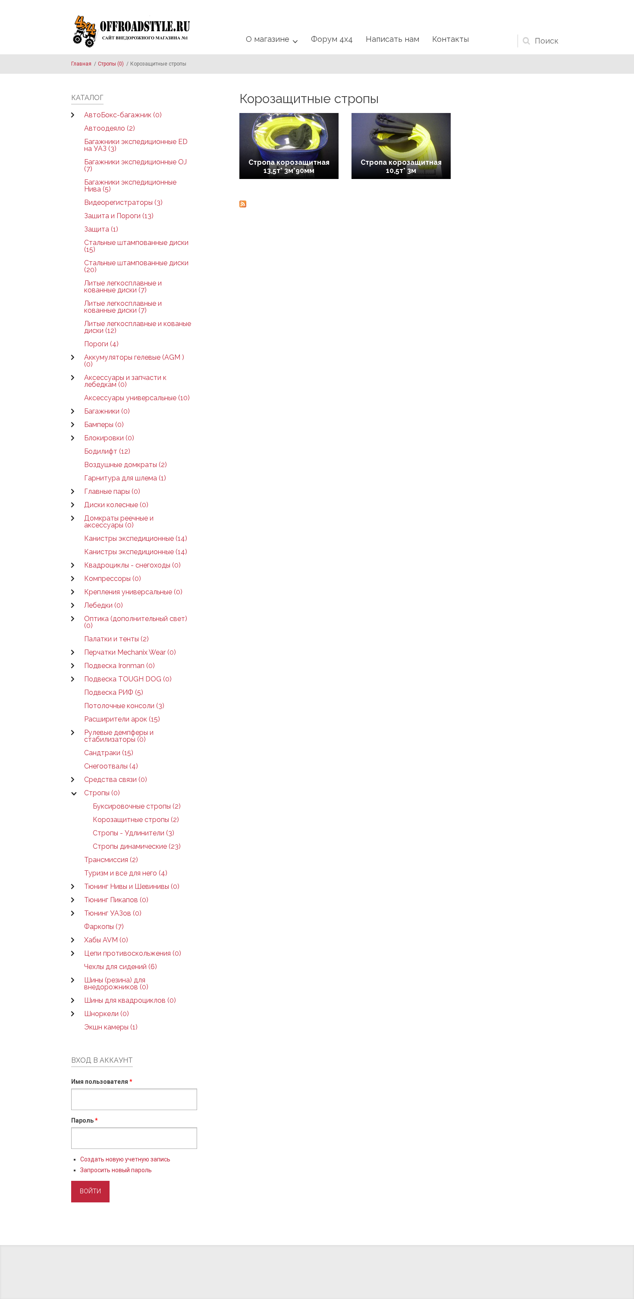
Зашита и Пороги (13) (119, 216)
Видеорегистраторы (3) (123, 202)
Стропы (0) (111, 64)
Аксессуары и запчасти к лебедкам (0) (125, 381)
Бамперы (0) (104, 424)
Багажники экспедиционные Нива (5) (130, 185)
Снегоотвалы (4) (111, 766)
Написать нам (392, 39)
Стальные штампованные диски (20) (136, 266)
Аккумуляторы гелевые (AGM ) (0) (134, 360)
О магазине (267, 39)
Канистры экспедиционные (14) (135, 538)
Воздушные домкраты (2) (125, 465)
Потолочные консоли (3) (124, 706)
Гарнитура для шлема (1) (125, 478)
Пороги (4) (101, 344)
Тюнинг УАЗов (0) (112, 913)
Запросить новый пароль (116, 1170)
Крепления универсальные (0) (133, 592)
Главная (81, 64)
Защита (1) (101, 229)
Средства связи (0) (115, 779)
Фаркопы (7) (104, 926)
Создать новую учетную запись (125, 1159)
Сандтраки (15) (108, 753)
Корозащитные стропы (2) (136, 820)
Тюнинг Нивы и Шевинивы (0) (131, 886)
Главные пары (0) (112, 491)
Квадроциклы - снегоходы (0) (132, 565)
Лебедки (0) (103, 605)
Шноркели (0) (106, 1014)
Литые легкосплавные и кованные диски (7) (123, 286)
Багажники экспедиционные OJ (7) (135, 165)
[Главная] (131, 32)
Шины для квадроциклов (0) (130, 1000)
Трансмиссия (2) (111, 860)
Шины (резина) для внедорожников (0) (116, 983)
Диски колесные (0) (116, 505)
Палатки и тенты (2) (116, 639)
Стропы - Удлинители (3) (133, 833)
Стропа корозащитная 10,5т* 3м (401, 166)
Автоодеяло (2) (109, 128)
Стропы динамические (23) (137, 846)
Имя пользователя (101, 1081)
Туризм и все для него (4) (125, 873)
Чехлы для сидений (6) (120, 967)
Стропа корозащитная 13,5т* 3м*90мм (289, 166)
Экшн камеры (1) (111, 1027)
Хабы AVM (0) (106, 940)
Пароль (84, 1120)
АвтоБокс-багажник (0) (123, 115)
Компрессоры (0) (112, 578)
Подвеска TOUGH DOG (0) (128, 679)
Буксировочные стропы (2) (137, 806)
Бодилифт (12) (107, 451)
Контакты (450, 39)
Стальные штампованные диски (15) (136, 246)
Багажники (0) (107, 411)
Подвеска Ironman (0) (119, 666)
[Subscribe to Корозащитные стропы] (401, 204)
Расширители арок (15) (122, 719)
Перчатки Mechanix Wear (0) (130, 652)
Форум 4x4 (332, 39)
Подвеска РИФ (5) (113, 692)
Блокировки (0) (109, 438)
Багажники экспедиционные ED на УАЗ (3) (136, 145)
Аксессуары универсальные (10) (137, 398)
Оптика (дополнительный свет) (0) (135, 622)
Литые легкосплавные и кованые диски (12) (137, 327)
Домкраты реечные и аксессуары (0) (119, 521)
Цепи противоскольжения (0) (132, 953)
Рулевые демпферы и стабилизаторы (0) (119, 736)
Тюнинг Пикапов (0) (116, 900)
